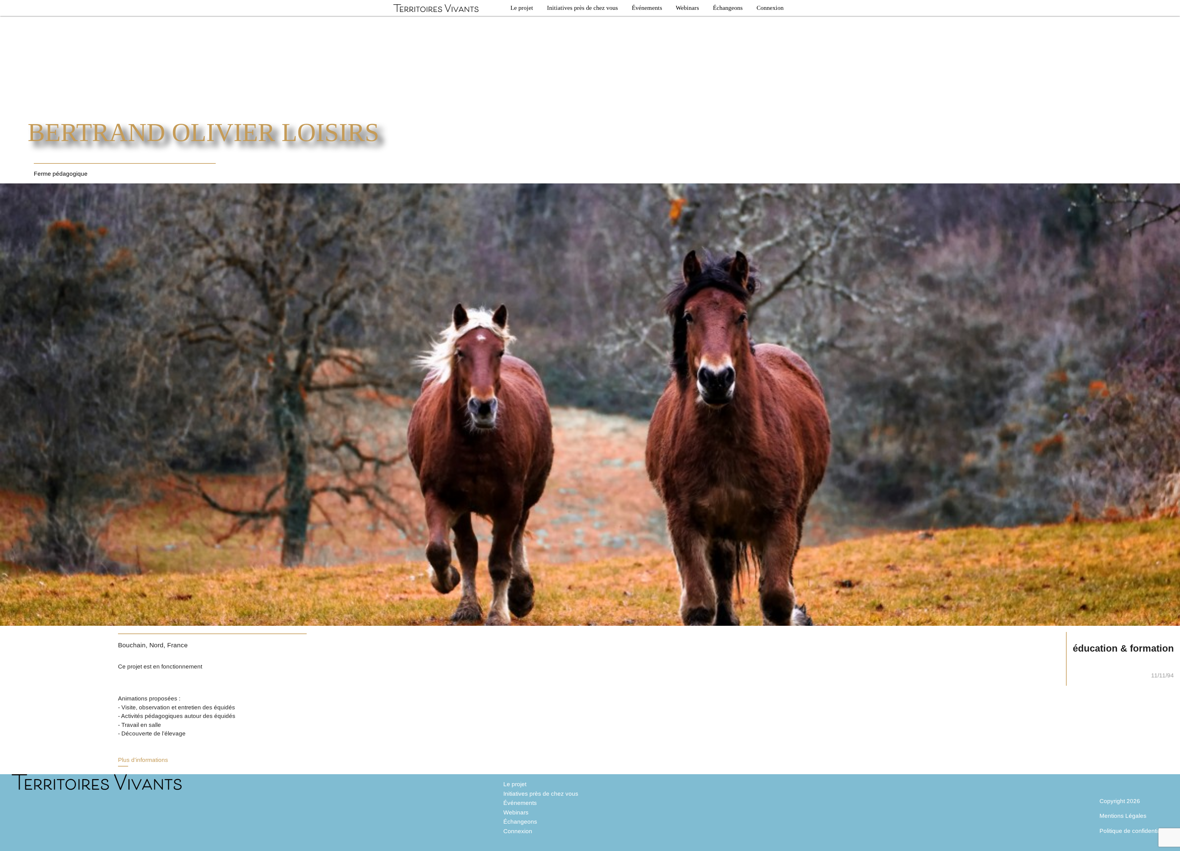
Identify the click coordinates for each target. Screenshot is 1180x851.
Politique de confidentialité (1133, 831)
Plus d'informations (143, 760)
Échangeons (728, 7)
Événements (647, 7)
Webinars (687, 7)
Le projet (521, 7)
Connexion (770, 7)
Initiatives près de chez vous (582, 7)
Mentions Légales (1123, 816)
